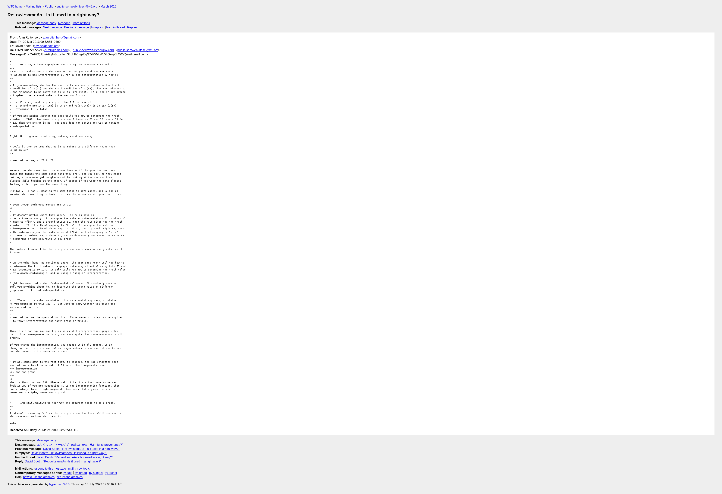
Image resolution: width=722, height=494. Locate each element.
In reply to (97, 27)
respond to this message (49, 468)
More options (81, 23)
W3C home (15, 6)
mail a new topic (79, 468)
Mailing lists (34, 6)
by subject (96, 472)
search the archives (70, 477)
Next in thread (115, 27)
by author (111, 472)
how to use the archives (39, 477)
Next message (52, 27)
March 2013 (108, 6)
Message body (46, 23)
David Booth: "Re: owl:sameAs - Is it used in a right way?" (81, 448)
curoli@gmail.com (56, 50)
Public (49, 6)
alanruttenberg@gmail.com (61, 37)
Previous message (76, 27)
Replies (132, 27)
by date (67, 472)
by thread (80, 472)
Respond (64, 23)
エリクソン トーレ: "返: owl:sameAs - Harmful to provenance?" (80, 444)
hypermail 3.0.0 (59, 484)
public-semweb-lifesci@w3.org (76, 6)
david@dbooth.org (46, 46)
